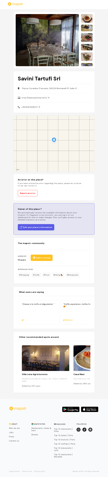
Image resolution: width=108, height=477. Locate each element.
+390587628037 (30, 107)
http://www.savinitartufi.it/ (35, 97)
